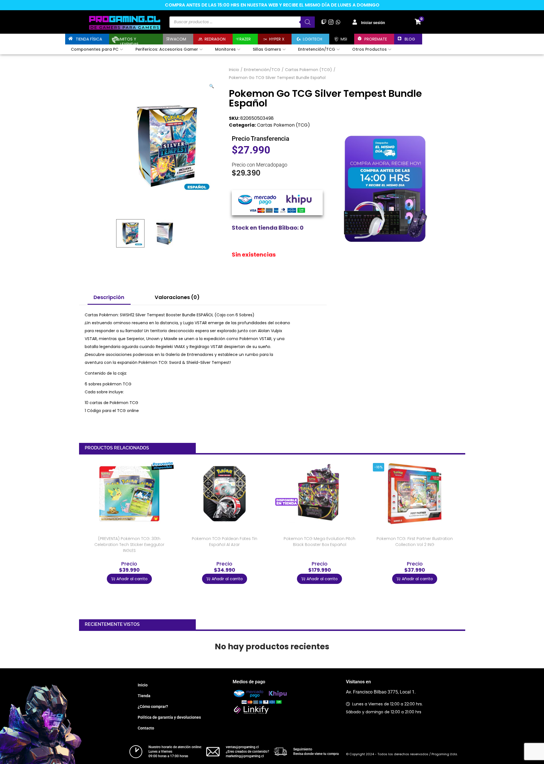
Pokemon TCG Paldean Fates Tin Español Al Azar (224, 541)
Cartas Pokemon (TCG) (308, 69)
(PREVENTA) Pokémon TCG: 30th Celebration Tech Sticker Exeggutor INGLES (129, 544)
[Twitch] (323, 21)
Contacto (146, 728)
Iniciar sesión (373, 22)
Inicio (234, 69)
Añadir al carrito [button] (132, 579)
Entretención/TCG (262, 69)
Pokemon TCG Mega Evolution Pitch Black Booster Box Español (319, 541)
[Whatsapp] (338, 21)
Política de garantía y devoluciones (169, 717)
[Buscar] (308, 22)
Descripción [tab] (109, 297)
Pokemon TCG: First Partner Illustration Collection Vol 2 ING (415, 541)
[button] (212, 85)
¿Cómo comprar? (153, 706)
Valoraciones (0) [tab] (177, 297)
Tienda (144, 695)
